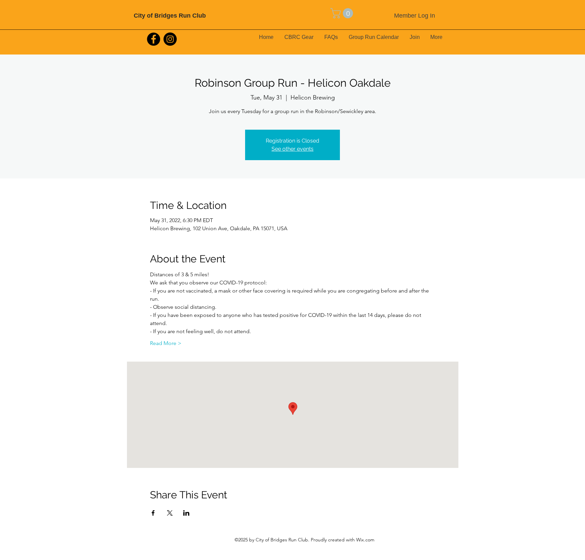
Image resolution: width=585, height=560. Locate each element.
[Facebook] (153, 39)
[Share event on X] (170, 513)
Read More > (165, 343)
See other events (292, 149)
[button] (342, 13)
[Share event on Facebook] (153, 513)
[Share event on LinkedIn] (186, 513)
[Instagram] (170, 39)
